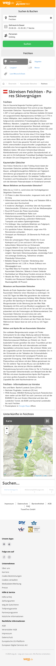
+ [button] (7, 428)
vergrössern (47, 421)
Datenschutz (23, 504)
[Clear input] (51, 18)
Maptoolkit (38, 476)
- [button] (7, 432)
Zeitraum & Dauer (16, 25)
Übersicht (13, 61)
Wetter (37, 68)
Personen (13, 34)
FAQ (28, 506)
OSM (45, 476)
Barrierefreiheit (38, 504)
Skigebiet (38, 61)
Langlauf (13, 68)
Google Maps (24, 406)
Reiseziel (12, 16)
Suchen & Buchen (28, 11)
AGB (49, 504)
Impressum (9, 504)
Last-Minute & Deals (17, 74)
